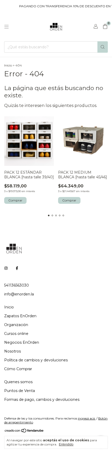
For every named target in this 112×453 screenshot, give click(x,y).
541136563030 (16, 285)
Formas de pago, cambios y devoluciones (41, 399)
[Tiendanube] (24, 432)
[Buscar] (102, 47)
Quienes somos (18, 382)
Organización (16, 324)
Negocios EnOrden (21, 342)
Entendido (66, 444)
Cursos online (16, 333)
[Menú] (6, 26)
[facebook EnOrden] (17, 268)
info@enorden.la (19, 294)
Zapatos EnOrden (20, 316)
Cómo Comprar (18, 369)
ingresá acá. (87, 418)
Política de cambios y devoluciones (36, 360)
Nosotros (12, 351)
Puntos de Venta (19, 390)
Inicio (8, 65)
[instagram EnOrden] (6, 268)
